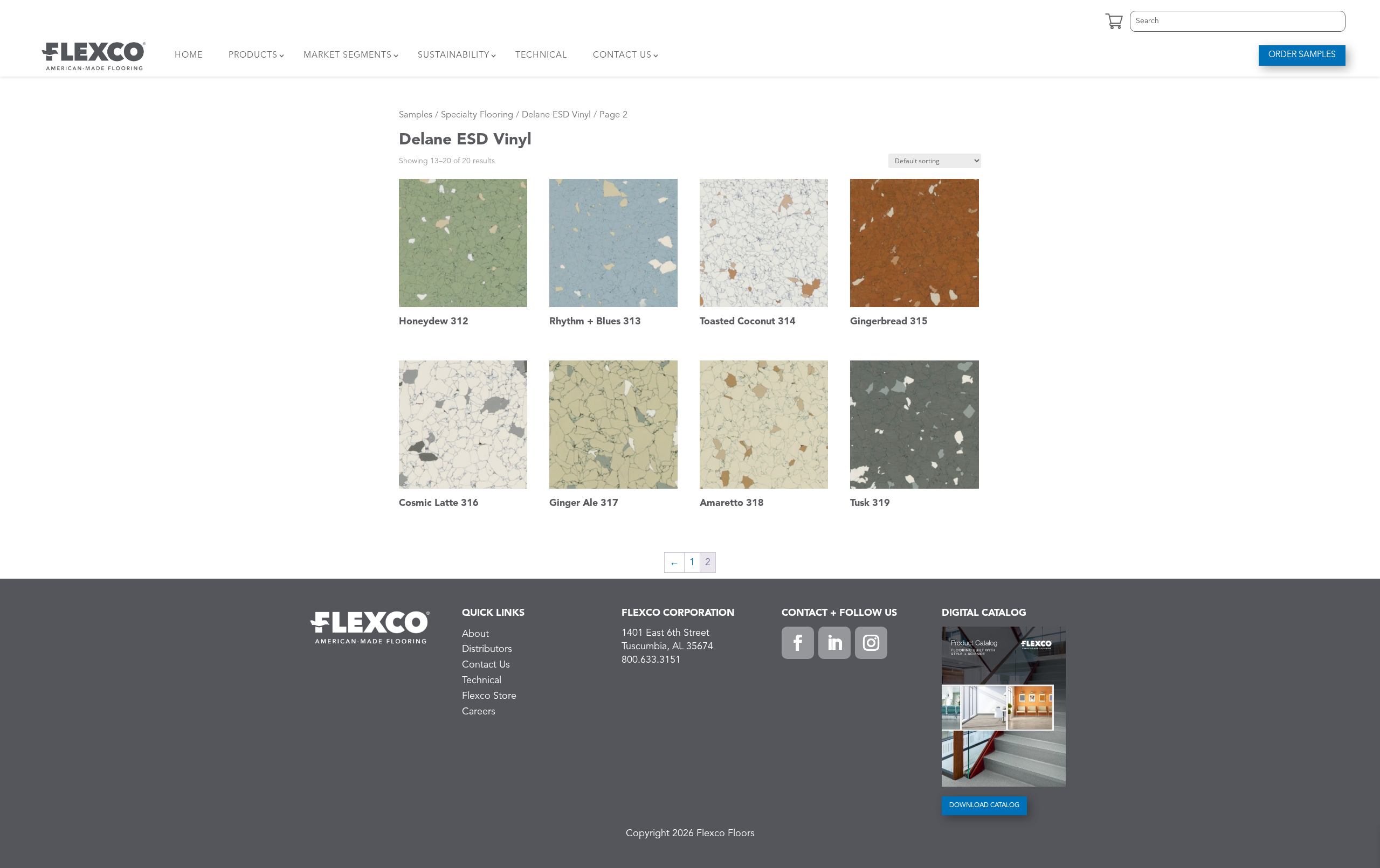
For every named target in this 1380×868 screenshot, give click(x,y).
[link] (93, 55)
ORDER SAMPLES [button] (1302, 55)
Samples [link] (415, 115)
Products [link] (253, 55)
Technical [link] (541, 55)
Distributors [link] (487, 649)
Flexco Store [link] (489, 696)
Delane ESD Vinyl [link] (556, 115)
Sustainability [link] (453, 55)
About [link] (475, 634)
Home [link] (189, 55)
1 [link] (692, 562)
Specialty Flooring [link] (477, 115)
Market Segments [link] (347, 55)
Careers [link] (478, 712)
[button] (798, 643)
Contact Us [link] (622, 55)
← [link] (674, 562)
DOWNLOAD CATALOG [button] (984, 805)
